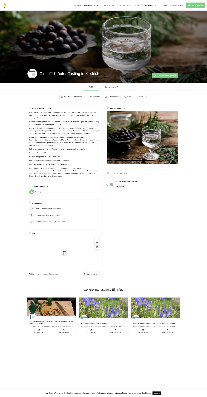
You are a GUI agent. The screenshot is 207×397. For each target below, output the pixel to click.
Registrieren (179, 5)
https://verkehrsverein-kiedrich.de (48, 209)
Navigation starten (91, 274)
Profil (91, 87)
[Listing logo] (32, 73)
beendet (121, 187)
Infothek (137, 5)
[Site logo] (5, 5)
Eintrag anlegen (197, 5)
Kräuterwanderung (91, 5)
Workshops (123, 5)
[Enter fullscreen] (97, 247)
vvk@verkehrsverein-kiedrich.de (48, 215)
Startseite (77, 5)
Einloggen (166, 5)
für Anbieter (149, 5)
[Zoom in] (97, 239)
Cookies (145, 393)
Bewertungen (111, 87)
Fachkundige (109, 5)
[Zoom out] (97, 242)
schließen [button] (157, 393)
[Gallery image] (142, 137)
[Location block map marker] (64, 252)
